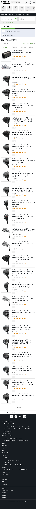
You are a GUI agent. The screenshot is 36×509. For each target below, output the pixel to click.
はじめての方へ (6, 472)
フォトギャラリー (13, 469)
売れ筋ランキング (17, 438)
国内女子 (22, 465)
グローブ (12, 431)
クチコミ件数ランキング (22, 440)
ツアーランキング (16, 460)
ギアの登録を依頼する (28, 43)
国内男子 (17, 465)
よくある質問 (5, 474)
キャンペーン (5, 479)
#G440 (27, 14)
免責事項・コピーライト (8, 488)
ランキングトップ (8, 438)
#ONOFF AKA (18, 14)
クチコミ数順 (22, 47)
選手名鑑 (6, 469)
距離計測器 (6, 431)
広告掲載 (4, 497)
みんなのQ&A (5, 452)
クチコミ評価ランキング (9, 440)
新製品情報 (4, 445)
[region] (18, 9)
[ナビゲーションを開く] (34, 2)
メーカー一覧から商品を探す (8, 22)
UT (13, 426)
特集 (3, 482)
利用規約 (4, 493)
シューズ (21, 428)
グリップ (16, 428)
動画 (3, 450)
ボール (5, 428)
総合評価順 (14, 47)
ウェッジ (23, 426)
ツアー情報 (4, 457)
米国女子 (11, 465)
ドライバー (6, 426)
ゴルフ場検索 (5, 455)
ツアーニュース (7, 460)
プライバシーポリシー (7, 490)
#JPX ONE (10, 14)
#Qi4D (23, 14)
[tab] (5, 47)
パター (28, 426)
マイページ (4, 477)
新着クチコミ (5, 443)
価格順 (31, 47)
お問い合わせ (5, 484)
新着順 (5, 47)
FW (11, 426)
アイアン (18, 426)
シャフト (10, 428)
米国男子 (6, 465)
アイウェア (27, 428)
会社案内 (4, 495)
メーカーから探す (6, 433)
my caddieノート (6, 448)
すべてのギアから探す (7, 421)
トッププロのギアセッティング (26, 469)
